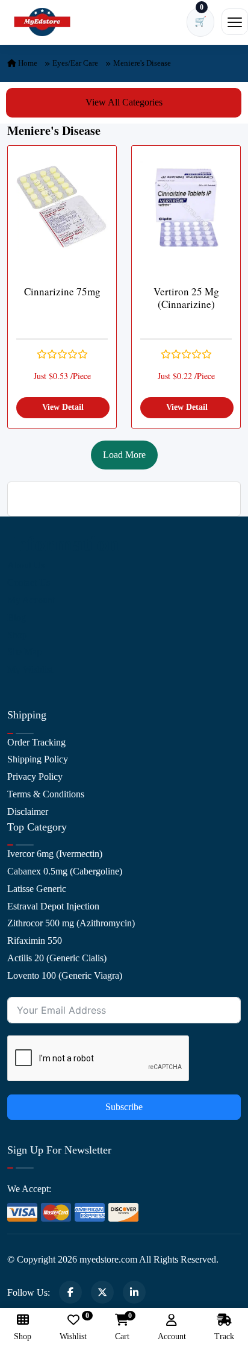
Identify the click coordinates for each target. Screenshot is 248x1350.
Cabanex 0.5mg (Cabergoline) (64, 871)
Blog (16, 617)
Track (224, 1336)
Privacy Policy (35, 776)
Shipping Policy (37, 759)
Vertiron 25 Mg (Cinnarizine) (186, 298)
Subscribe (124, 1107)
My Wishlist (30, 669)
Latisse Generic (36, 889)
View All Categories (124, 102)
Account (172, 1336)
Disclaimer (27, 811)
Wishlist (73, 1327)
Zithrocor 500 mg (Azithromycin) (71, 923)
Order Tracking (36, 742)
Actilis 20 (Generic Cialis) (57, 958)
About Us (26, 565)
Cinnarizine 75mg (62, 291)
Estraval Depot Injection (53, 906)
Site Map (24, 652)
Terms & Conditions (45, 794)
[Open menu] (235, 21)
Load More (124, 455)
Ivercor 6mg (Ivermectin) (54, 854)
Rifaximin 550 (34, 940)
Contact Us (28, 582)
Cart (122, 1327)
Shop (17, 635)
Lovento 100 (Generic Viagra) (64, 975)
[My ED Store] (42, 22)
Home (26, 63)
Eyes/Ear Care (75, 63)
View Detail (63, 407)
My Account (31, 600)
